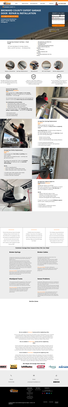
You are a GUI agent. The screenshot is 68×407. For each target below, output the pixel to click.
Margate (33, 336)
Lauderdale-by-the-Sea (39, 335)
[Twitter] (57, 382)
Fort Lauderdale (50, 334)
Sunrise (28, 339)
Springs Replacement (30, 389)
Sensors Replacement (30, 397)
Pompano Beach (41, 338)
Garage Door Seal (30, 396)
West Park (37, 339)
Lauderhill (17, 336)
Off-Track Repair (29, 398)
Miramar (37, 336)
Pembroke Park (22, 338)
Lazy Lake (21, 336)
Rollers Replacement (30, 392)
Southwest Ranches (23, 339)
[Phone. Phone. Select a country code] (54, 17)
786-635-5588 (48, 390)
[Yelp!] (54, 382)
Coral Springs (28, 334)
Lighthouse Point (27, 336)
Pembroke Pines (29, 338)
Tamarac (32, 339)
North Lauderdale (43, 336)
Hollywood (32, 335)
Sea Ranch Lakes (49, 338)
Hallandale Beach (19, 335)
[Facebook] (55, 382)
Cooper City (23, 334)
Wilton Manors (46, 339)
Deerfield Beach (43, 334)
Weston (41, 339)
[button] (51, 3)
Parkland (17, 338)
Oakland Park (50, 336)
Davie (39, 334)
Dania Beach (34, 334)
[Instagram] (59, 382)
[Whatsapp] (51, 393)
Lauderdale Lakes (48, 335)
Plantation (36, 338)
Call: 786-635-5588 (62, 3)
